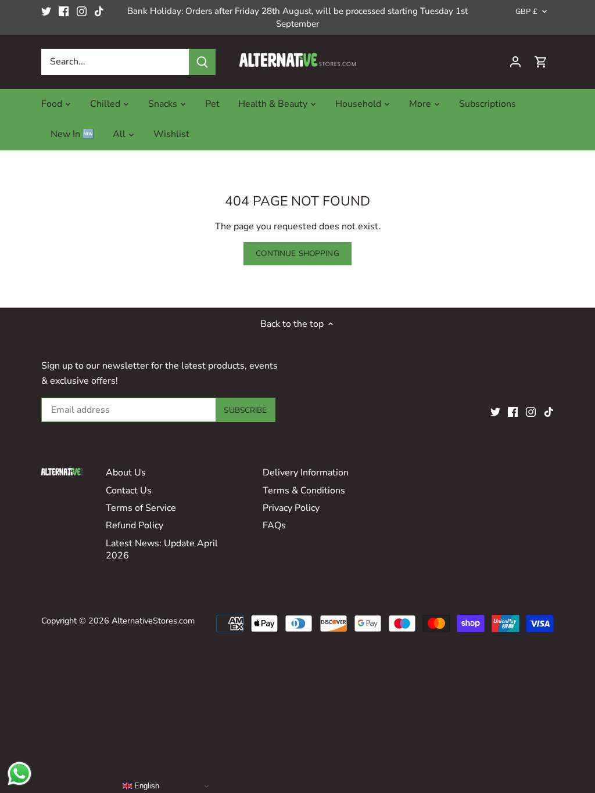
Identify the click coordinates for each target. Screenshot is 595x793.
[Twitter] (46, 11)
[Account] (515, 62)
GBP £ (526, 12)
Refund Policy (134, 525)
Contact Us (129, 490)
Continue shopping (297, 253)
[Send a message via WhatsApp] (19, 773)
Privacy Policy (291, 508)
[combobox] (115, 62)
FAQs (274, 525)
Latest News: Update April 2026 (162, 549)
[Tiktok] (99, 11)
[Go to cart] (541, 62)
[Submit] (202, 62)
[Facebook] (64, 11)
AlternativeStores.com (153, 620)
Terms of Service (141, 508)
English (145, 785)
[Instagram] (82, 11)
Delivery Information (306, 472)
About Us (126, 472)
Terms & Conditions (304, 490)
